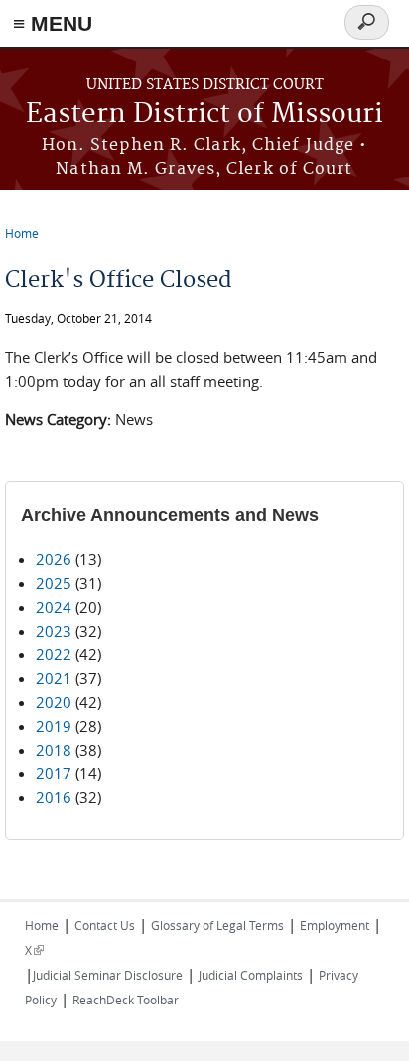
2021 (53, 678)
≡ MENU (52, 23)
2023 (53, 631)
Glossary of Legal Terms (217, 925)
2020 (53, 702)
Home (22, 233)
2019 (53, 726)
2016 (53, 797)
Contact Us (104, 925)
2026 (53, 559)
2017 (53, 773)
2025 (53, 583)
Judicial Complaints (251, 975)
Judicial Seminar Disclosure (108, 975)
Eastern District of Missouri (204, 114)
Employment (334, 925)
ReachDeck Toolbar (125, 999)
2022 (53, 654)
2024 (53, 607)
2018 (53, 750)
